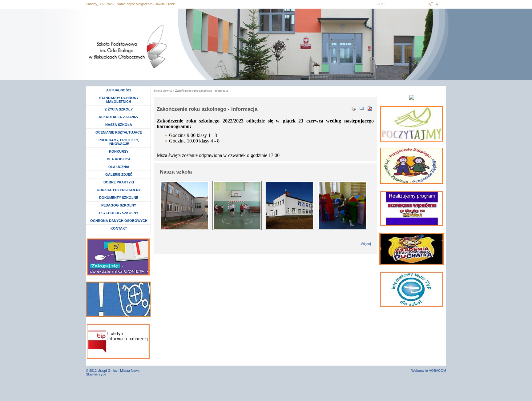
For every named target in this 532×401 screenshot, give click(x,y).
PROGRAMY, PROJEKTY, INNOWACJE (119, 142)
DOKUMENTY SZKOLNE (118, 197)
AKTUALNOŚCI (118, 90)
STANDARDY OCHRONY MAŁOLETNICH (119, 99)
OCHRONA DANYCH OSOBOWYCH (118, 221)
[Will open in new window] (411, 124)
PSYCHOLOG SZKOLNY (118, 213)
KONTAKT (119, 228)
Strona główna (163, 90)
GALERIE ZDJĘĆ (118, 174)
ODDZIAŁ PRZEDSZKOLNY (119, 190)
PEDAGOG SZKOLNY (118, 205)
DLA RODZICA (119, 159)
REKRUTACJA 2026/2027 (119, 117)
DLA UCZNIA (119, 167)
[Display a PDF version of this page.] (369, 108)
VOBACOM (437, 370)
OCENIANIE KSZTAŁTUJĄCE (118, 132)
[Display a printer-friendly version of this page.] (353, 108)
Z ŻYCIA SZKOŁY (119, 109)
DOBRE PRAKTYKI (118, 182)
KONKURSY (120, 151)
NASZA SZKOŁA (118, 124)
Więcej (366, 244)
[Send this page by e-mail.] (361, 108)
